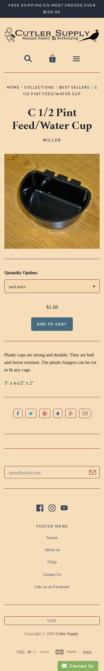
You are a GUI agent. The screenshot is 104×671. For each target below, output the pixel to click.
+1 (70, 413)
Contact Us (52, 574)
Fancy (57, 413)
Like (18, 413)
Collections (39, 87)
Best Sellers (74, 87)
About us (52, 550)
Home (13, 87)
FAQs (52, 562)
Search (52, 538)
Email (85, 413)
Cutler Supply (67, 634)
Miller (52, 140)
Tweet (30, 413)
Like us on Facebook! (52, 587)
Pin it (44, 413)
